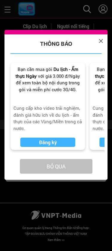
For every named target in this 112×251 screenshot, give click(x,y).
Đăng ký (48, 142)
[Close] (101, 41)
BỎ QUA (56, 166)
